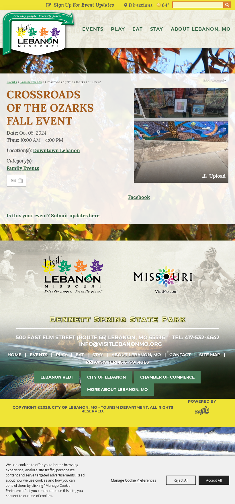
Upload (217, 176)
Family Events (31, 82)
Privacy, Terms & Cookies (117, 362)
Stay (156, 29)
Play (118, 29)
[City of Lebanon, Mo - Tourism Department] (38, 35)
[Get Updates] (79, 5)
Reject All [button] (181, 480)
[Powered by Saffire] (203, 411)
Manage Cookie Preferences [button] (133, 480)
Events (92, 29)
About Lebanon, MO (201, 29)
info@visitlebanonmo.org (120, 344)
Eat (137, 29)
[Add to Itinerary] (20, 180)
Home (14, 354)
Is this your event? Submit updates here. (54, 215)
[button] (181, 135)
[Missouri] (162, 279)
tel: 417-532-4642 (196, 337)
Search (227, 4)
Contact (180, 354)
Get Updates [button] (49, 5)
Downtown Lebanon (56, 150)
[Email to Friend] (13, 180)
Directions (141, 5)
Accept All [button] (214, 480)
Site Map (209, 354)
